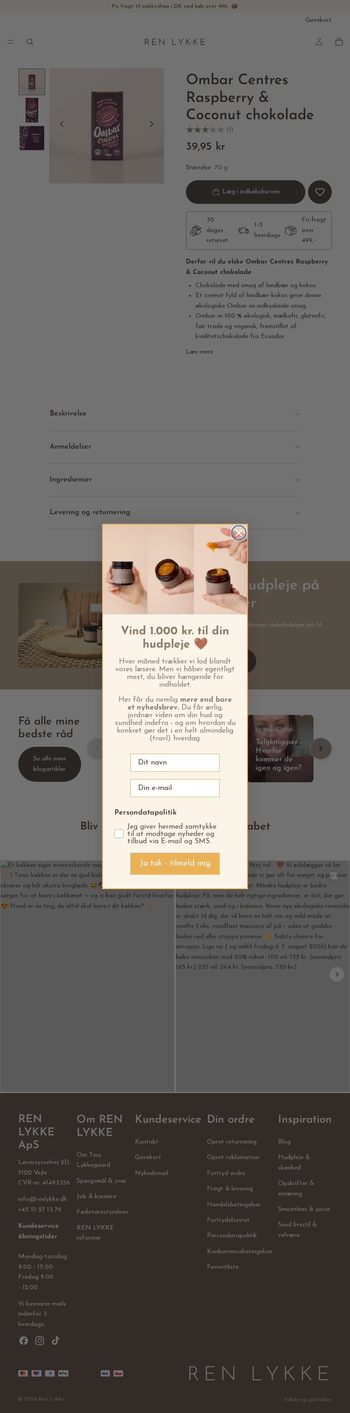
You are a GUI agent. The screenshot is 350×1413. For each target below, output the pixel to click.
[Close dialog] (239, 533)
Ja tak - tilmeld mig (175, 864)
